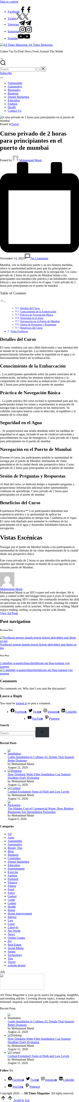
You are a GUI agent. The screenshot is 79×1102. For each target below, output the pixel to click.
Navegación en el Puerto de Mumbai (40, 321)
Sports (11, 951)
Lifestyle (13, 927)
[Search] (42, 732)
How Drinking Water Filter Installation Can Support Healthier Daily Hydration (39, 776)
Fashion (12, 875)
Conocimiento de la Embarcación (38, 311)
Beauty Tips (15, 847)
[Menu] (1, 77)
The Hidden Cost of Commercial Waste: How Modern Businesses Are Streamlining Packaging (40, 810)
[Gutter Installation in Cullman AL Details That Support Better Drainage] (15, 753)
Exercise (13, 872)
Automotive (15, 844)
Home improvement (20, 913)
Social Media (16, 948)
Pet (10, 941)
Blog (11, 851)
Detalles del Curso (30, 308)
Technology (15, 955)
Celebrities (14, 858)
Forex (11, 892)
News (11, 934)
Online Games (16, 937)
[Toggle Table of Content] (3, 301)
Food (11, 889)
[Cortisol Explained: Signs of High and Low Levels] (14, 788)
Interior (12, 917)
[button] (37, 69)
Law (10, 920)
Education (14, 865)
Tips (10, 958)
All (10, 834)
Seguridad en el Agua (31, 318)
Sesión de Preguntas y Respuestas (38, 324)
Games (12, 903)
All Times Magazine (40, 44)
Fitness (12, 886)
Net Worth (14, 930)
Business (13, 854)
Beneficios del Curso (31, 327)
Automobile (15, 841)
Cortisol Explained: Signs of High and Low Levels (38, 791)
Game (11, 899)
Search (4, 725)
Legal (11, 924)
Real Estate (14, 944)
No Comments (39, 258)
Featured (13, 879)
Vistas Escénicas (19, 331)
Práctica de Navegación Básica (36, 314)
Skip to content (9, 1)
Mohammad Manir (11, 589)
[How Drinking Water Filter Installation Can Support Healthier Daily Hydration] (15, 770)
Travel (15, 124)
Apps (11, 837)
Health (12, 906)
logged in (21, 703)
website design (17, 965)
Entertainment (16, 868)
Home (11, 910)
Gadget (12, 896)
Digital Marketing (18, 861)
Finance (12, 882)
